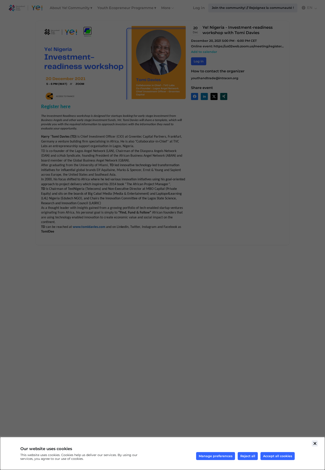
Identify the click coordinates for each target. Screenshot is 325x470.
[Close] (315, 443)
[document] (162, 453)
